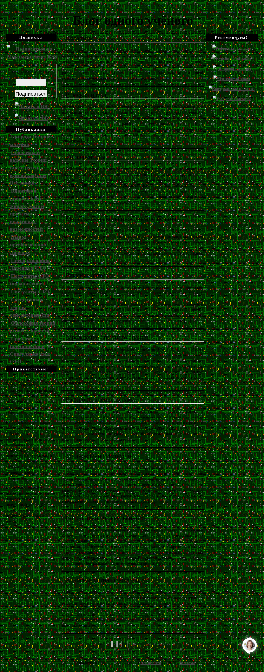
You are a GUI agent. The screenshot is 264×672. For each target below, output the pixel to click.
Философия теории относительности (32, 326)
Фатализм (79, 38)
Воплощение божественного (105, 518)
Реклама (187, 663)
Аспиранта (150, 663)
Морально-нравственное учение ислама (121, 218)
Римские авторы (88, 275)
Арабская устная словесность (107, 580)
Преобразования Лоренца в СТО (30, 263)
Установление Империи (98, 455)
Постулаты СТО (30, 291)
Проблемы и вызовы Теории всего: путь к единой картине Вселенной (28, 167)
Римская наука (86, 94)
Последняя (162, 643)
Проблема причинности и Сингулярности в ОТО (30, 350)
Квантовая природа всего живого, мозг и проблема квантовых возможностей (27, 210)
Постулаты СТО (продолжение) (29, 279)
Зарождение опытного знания (107, 337)
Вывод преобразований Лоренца (29, 244)
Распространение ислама (100, 399)
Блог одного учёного (133, 19)
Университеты (86, 156)
